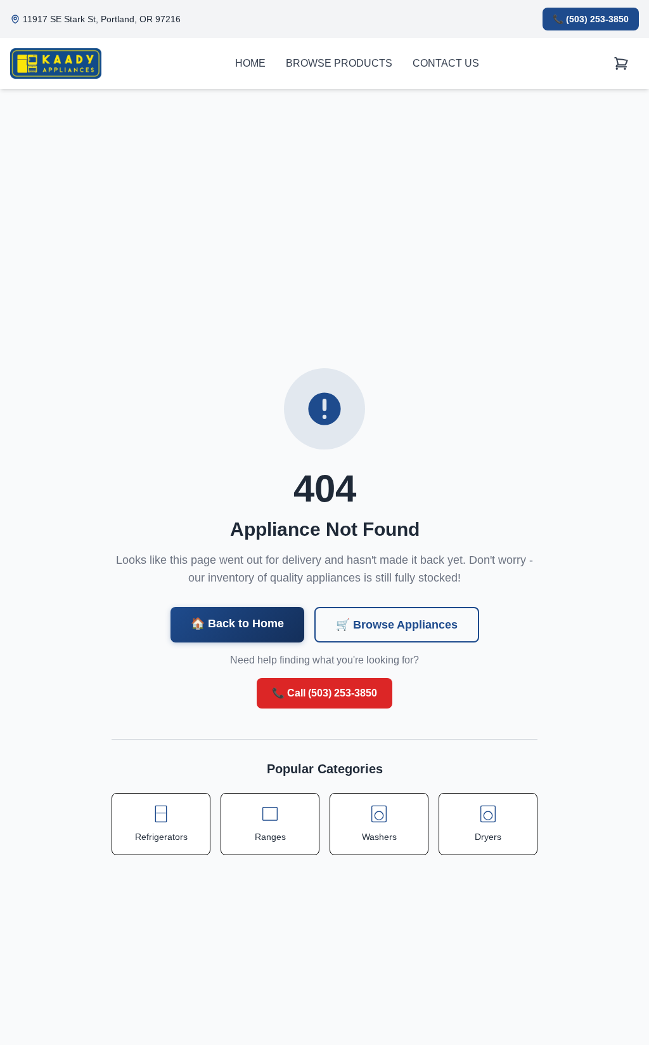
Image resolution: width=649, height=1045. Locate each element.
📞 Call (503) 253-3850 (324, 693)
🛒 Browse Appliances (397, 624)
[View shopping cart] (621, 64)
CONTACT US (446, 63)
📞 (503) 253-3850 (591, 19)
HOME (250, 63)
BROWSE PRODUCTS (339, 63)
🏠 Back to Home (237, 623)
